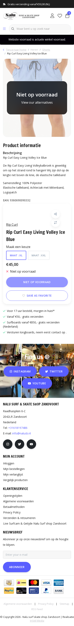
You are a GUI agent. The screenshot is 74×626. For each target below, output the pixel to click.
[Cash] (9, 583)
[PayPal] (9, 590)
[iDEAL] (21, 583)
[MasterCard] (34, 583)
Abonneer (17, 567)
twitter (56, 371)
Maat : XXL (39, 255)
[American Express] (59, 583)
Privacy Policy (45, 604)
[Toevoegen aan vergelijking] (55, 222)
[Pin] (34, 590)
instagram (22, 371)
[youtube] (31, 444)
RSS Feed (37, 609)
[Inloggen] (52, 16)
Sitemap (64, 604)
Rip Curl (12, 224)
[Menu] (4, 28)
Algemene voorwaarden (18, 604)
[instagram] (7, 444)
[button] (55, 214)
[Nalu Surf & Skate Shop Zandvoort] (21, 16)
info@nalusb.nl (21, 433)
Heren (34, 49)
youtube (39, 383)
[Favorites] (60, 16)
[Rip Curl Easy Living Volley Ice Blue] (37, 98)
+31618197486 (17, 428)
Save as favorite (39, 295)
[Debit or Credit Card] (21, 590)
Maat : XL (16, 255)
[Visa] (46, 583)
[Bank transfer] (59, 590)
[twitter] (19, 444)
